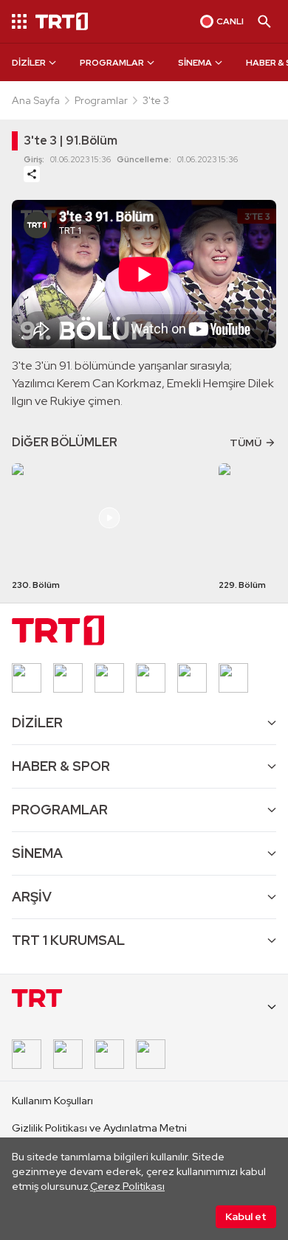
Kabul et (246, 1216)
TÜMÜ (245, 442)
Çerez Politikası (127, 1186)
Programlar (101, 100)
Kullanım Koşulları (52, 1100)
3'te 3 (156, 100)
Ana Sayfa (36, 100)
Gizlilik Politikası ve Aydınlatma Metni (99, 1128)
